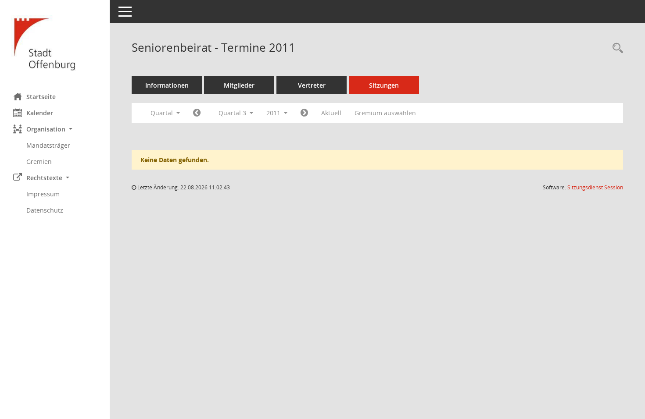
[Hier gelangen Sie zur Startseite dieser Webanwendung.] (55, 43)
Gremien (39, 161)
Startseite (41, 96)
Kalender (39, 113)
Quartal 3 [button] (233, 113)
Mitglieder (239, 85)
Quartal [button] (162, 113)
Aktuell (331, 113)
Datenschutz (44, 210)
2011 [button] (274, 113)
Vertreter (312, 85)
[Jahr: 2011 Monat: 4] (196, 113)
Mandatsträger (48, 145)
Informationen (167, 85)
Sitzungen (384, 85)
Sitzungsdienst (595, 187)
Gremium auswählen (385, 113)
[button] (55, 129)
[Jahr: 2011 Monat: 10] (304, 113)
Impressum (43, 194)
